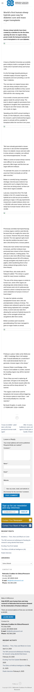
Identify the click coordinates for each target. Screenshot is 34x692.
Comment (7, 448)
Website (6, 480)
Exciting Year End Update (9, 546)
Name (6, 463)
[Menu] (2, 3)
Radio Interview (6, 553)
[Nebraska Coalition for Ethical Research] (17, 3)
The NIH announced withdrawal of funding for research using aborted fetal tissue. (15, 541)
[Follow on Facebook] (20, 683)
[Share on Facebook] (17, 417)
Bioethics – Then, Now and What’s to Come (15, 536)
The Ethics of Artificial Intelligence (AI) (13, 549)
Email (6, 472)
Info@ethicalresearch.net (15, 580)
